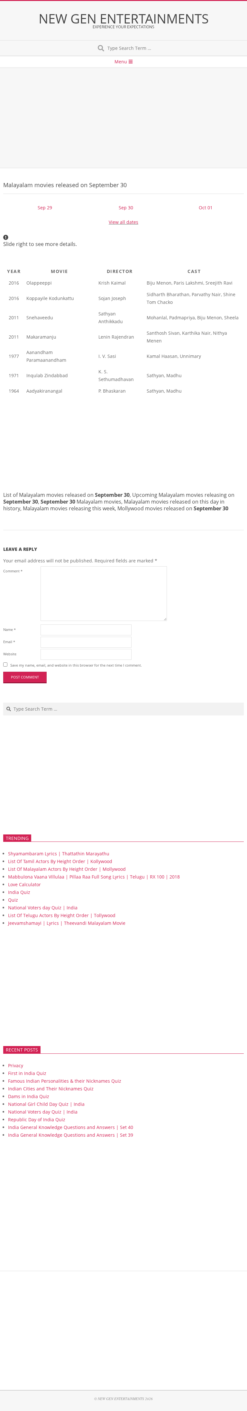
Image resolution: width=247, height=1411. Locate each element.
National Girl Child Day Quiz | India (46, 1104)
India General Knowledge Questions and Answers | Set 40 (70, 1127)
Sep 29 (45, 208)
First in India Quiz (27, 1073)
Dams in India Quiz (28, 1096)
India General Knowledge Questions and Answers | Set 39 (70, 1135)
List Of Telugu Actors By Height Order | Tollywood (61, 915)
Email (9, 641)
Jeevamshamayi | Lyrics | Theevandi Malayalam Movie (66, 923)
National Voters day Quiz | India (43, 908)
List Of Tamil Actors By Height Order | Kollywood (60, 861)
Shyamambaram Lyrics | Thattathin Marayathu (58, 854)
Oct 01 (206, 208)
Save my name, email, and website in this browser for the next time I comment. (76, 665)
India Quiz (19, 892)
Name (9, 629)
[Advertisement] (123, 118)
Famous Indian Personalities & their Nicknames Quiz (64, 1081)
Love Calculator (24, 884)
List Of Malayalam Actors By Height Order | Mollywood (67, 869)
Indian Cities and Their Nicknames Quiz (51, 1089)
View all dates (123, 222)
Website (9, 653)
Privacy (15, 1065)
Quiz (13, 900)
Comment (13, 571)
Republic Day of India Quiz (36, 1119)
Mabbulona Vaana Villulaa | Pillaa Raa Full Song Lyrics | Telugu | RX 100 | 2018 (94, 877)
